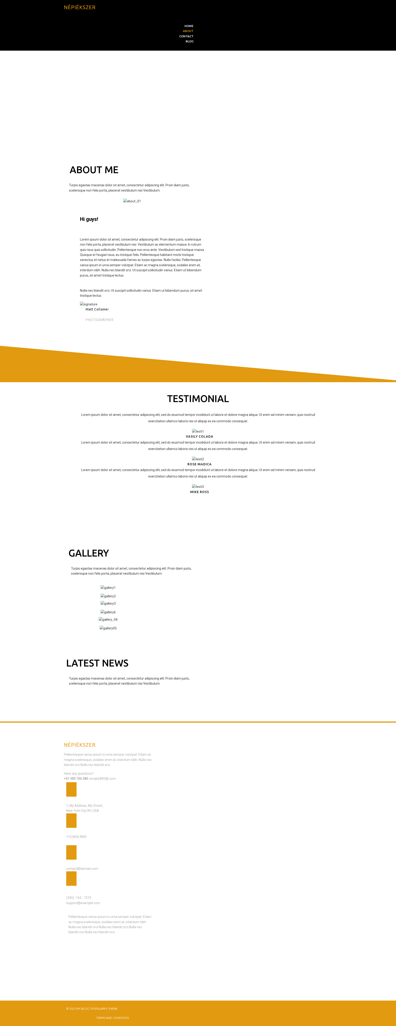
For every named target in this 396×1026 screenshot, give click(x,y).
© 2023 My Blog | (78, 1008)
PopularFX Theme (104, 1008)
